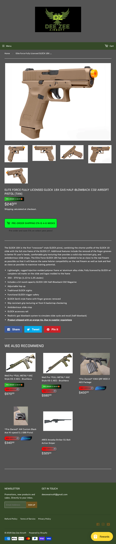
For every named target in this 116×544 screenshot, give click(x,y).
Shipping (9, 209)
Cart (111, 45)
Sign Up (31, 505)
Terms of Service (27, 518)
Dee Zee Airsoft (19, 532)
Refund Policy (11, 518)
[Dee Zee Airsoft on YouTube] (108, 524)
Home (7, 53)
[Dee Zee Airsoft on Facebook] (98, 524)
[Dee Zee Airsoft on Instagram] (103, 524)
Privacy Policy (44, 518)
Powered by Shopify (38, 532)
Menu (8, 45)
